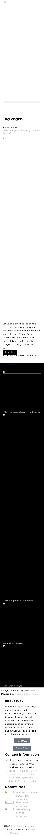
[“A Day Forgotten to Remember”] (22, 506)
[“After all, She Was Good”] (22, 621)
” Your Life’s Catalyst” (12, 686)
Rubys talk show (10, 128)
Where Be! (22, 802)
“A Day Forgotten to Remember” (18, 600)
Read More (11, 351)
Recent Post (15, 787)
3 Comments (32, 356)
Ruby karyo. (34, 690)
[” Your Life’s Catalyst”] (22, 664)
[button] (22, 102)
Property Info (21, 799)
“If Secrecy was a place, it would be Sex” (22, 412)
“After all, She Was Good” (14, 643)
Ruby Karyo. (17, 826)
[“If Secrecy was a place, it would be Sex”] (22, 390)
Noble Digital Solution (26, 694)
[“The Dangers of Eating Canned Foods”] (22, 229)
